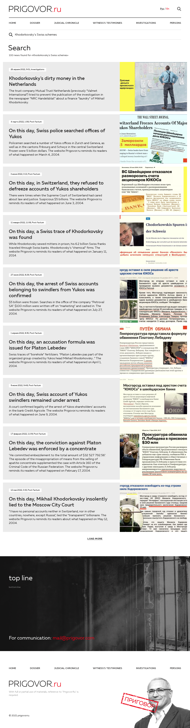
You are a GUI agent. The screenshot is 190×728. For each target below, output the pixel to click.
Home (12, 23)
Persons (175, 23)
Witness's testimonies (107, 23)
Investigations (146, 23)
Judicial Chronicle (66, 23)
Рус (162, 9)
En (167, 9)
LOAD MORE (95, 539)
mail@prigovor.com (73, 638)
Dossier (35, 23)
